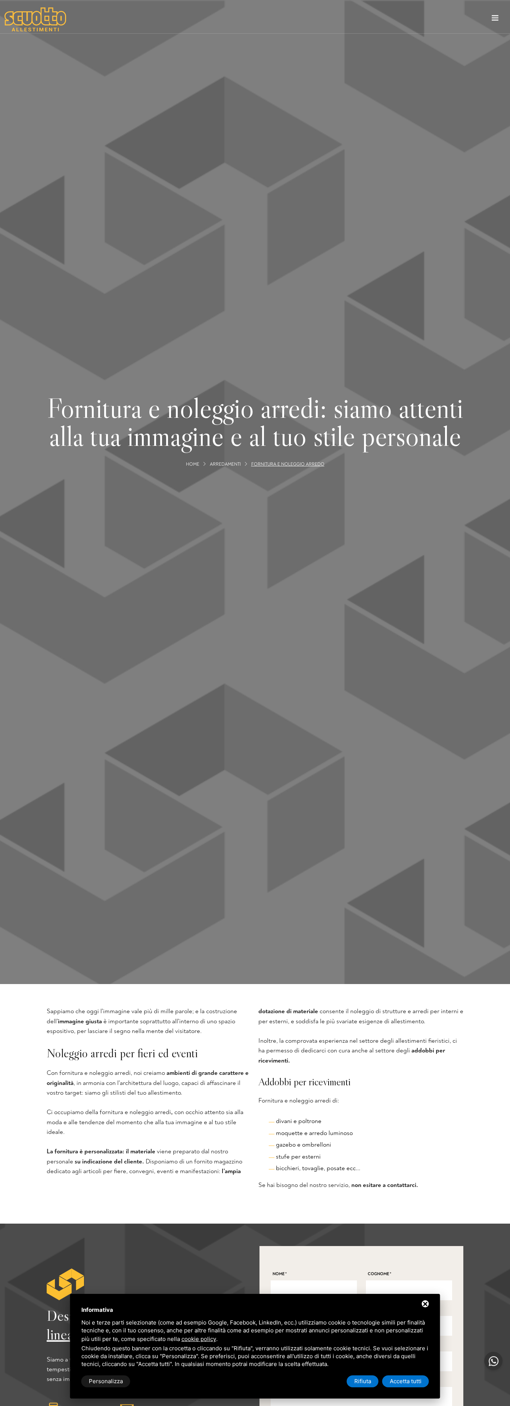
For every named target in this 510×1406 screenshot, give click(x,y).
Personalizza (106, 1381)
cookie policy (198, 1338)
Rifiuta (362, 1381)
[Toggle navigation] (495, 19)
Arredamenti (225, 464)
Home (192, 464)
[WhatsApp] (493, 1361)
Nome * (280, 1273)
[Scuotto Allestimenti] (35, 19)
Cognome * (379, 1273)
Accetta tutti (406, 1381)
